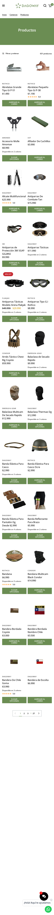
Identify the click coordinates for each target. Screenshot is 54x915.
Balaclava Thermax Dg (40, 411)
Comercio (13, 14)
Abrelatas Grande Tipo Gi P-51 (11, 89)
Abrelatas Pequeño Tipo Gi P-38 (38, 89)
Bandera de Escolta (38, 680)
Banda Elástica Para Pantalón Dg (12, 520)
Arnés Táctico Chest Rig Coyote (13, 358)
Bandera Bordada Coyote (11, 630)
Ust (29, 138)
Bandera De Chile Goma (11, 681)
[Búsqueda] (44, 5)
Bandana (7, 574)
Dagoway (6, 193)
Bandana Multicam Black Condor (38, 575)
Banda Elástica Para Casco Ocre (38, 465)
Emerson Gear (35, 353)
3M (3, 244)
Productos (24, 14)
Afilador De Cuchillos (39, 141)
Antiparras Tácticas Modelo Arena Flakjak (14, 303)
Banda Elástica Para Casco (12, 465)
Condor (6, 353)
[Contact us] (48, 909)
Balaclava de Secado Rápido (39, 358)
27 (34, 713)
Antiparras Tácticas (38, 247)
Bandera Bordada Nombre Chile (37, 630)
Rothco (6, 84)
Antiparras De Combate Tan (35, 198)
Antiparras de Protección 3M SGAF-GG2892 (13, 250)
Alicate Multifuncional (14, 196)
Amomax (6, 138)
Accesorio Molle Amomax (10, 143)
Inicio (4, 14)
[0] (49, 5)
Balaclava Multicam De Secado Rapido (12, 413)
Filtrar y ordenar (12, 53)
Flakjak (6, 298)
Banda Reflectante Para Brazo (38, 520)
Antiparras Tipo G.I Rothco (38, 303)
